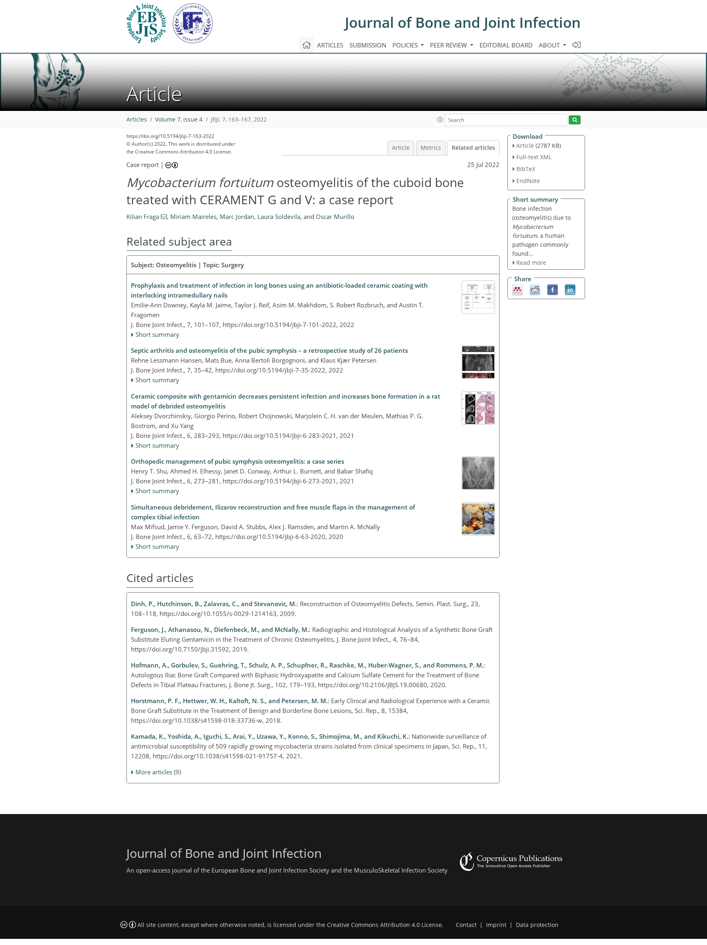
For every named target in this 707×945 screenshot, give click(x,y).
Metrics (431, 147)
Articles (330, 45)
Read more (531, 262)
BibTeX (525, 169)
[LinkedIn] (570, 289)
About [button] (550, 45)
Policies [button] (405, 45)
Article (401, 147)
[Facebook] (552, 289)
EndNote (528, 181)
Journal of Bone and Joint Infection (463, 22)
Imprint (496, 925)
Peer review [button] (449, 45)
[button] (440, 119)
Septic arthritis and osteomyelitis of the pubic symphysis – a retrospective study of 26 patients (269, 350)
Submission (367, 45)
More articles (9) (158, 772)
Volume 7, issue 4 (179, 119)
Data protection (537, 925)
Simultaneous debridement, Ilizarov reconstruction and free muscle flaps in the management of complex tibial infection (273, 512)
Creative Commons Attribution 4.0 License (384, 925)
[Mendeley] (517, 289)
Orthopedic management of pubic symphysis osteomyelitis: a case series (237, 461)
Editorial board (506, 45)
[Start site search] (575, 120)
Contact (466, 925)
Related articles (473, 147)
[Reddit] (534, 289)
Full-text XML (534, 157)
